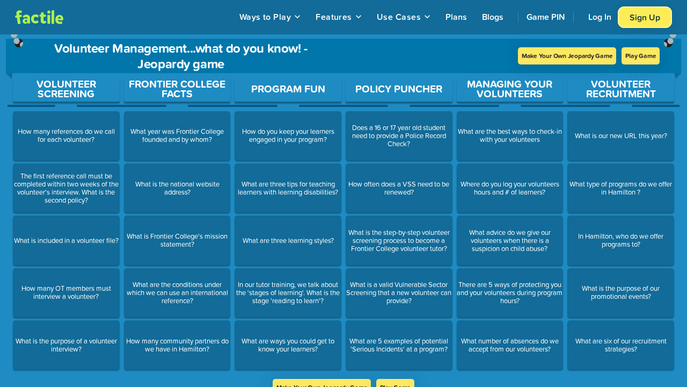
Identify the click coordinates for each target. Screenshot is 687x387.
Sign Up (645, 17)
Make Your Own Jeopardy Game (567, 55)
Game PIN (546, 17)
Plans (456, 17)
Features (334, 17)
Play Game (640, 55)
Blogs (492, 17)
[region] (343, 206)
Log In (599, 17)
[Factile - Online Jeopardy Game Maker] (39, 17)
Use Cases (399, 17)
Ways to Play (265, 17)
